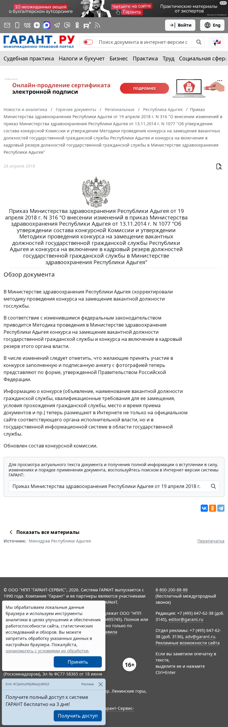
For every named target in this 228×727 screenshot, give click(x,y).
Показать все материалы (48, 532)
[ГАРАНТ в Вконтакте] (27, 25)
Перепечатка (210, 541)
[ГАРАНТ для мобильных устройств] (17, 25)
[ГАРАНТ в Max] (46, 25)
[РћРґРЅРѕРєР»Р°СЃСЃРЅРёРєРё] (212, 508)
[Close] (100, 684)
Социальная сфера (203, 58)
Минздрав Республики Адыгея (60, 541)
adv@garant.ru (200, 636)
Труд (168, 58)
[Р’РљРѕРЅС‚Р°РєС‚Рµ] (204, 508)
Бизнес (119, 58)
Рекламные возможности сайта (188, 643)
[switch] (88, 42)
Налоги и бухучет (82, 58)
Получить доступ (78, 715)
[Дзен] (37, 25)
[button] (217, 42)
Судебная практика (29, 58)
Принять (78, 662)
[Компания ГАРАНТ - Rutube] (87, 25)
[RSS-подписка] (97, 25)
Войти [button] (184, 25)
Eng (217, 25)
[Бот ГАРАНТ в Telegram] (67, 25)
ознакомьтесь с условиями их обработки (47, 651)
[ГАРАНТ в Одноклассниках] (77, 25)
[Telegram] (220, 508)
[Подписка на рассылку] (7, 25)
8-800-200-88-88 (172, 590)
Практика (145, 58)
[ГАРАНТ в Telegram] (57, 25)
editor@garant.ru (186, 619)
